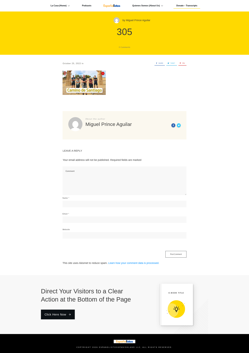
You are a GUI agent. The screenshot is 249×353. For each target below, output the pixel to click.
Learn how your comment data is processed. (133, 263)
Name (66, 198)
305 (124, 32)
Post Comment (176, 254)
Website (66, 230)
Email (66, 214)
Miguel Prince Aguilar (138, 20)
